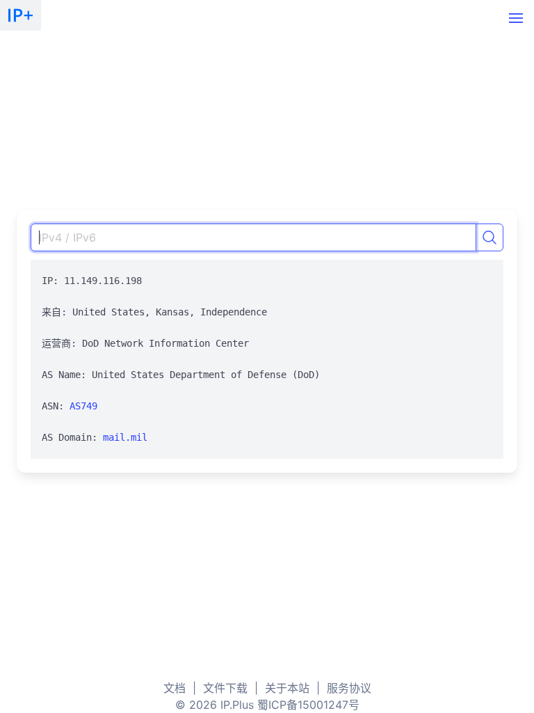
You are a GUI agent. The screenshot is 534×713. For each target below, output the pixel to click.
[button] (516, 18)
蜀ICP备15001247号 (308, 705)
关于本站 (287, 688)
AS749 (83, 406)
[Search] (489, 237)
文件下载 (225, 688)
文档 (174, 688)
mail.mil (125, 437)
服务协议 (349, 688)
